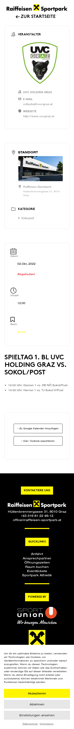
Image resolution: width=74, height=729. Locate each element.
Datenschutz (30, 723)
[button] (37, 554)
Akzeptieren (37, 693)
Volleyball (27, 218)
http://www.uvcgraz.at (38, 116)
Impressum (46, 723)
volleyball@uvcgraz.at (37, 104)
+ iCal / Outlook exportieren (38, 440)
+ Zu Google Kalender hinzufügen (38, 428)
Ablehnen (37, 704)
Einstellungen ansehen (37, 715)
